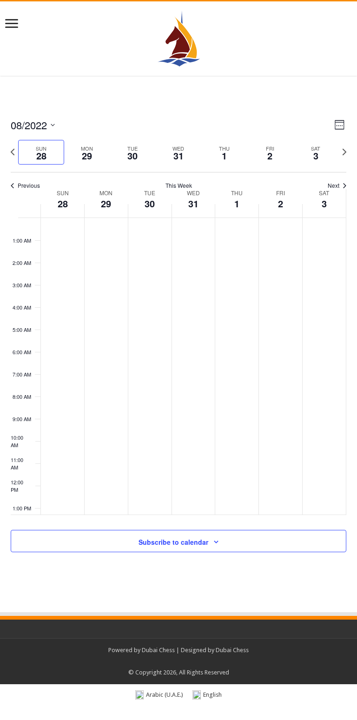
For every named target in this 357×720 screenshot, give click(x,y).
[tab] (41, 152)
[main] (178, 345)
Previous (29, 185)
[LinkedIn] (182, 661)
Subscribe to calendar (173, 542)
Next (333, 185)
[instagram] (200, 661)
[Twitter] (174, 661)
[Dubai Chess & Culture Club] (179, 37)
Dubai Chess (158, 650)
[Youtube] (191, 661)
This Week (178, 185)
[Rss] (156, 661)
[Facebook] (165, 661)
